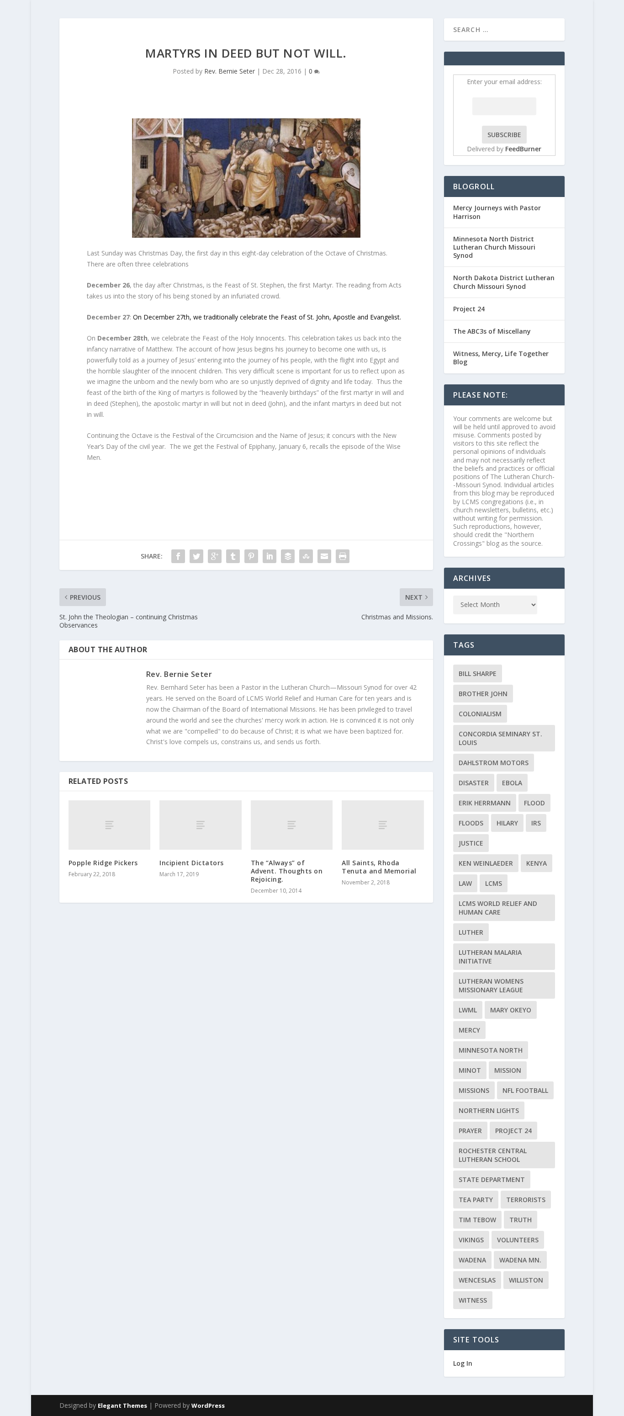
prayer (470, 1130)
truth (520, 1219)
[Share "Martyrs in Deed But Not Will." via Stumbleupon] (306, 556)
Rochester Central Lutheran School (493, 1155)
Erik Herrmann (485, 802)
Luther (471, 932)
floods (471, 823)
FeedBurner (523, 148)
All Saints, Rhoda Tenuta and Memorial (379, 866)
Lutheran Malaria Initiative (490, 956)
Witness (473, 1300)
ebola (512, 782)
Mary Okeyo (510, 1010)
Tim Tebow (477, 1219)
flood (534, 802)
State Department (492, 1179)
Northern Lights (489, 1110)
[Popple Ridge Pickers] (109, 825)
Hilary (507, 823)
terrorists (525, 1199)
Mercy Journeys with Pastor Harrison (497, 211)
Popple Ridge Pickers (103, 862)
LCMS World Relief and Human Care (498, 907)
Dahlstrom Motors (494, 762)
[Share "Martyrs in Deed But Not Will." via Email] (324, 556)
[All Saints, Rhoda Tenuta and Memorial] (382, 825)
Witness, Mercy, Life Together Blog (501, 357)
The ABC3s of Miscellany (492, 331)
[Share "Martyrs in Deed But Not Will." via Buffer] (288, 556)
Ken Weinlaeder (486, 863)
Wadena (472, 1260)
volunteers (518, 1239)
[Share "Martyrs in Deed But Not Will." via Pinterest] (251, 556)
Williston (526, 1280)
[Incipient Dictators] (200, 825)
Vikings (471, 1239)
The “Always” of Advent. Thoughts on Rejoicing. (287, 871)
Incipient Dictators (191, 862)
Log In (462, 1363)
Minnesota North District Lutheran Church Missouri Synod (494, 247)
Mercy (469, 1030)
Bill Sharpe (478, 673)
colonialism (480, 713)
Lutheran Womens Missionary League (491, 985)
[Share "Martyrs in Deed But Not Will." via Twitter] (196, 556)
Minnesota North (491, 1050)
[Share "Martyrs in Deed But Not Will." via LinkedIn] (269, 556)
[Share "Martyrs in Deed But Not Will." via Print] (342, 556)
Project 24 (469, 308)
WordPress (208, 1405)
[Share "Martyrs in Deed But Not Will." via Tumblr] (233, 556)
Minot (470, 1070)
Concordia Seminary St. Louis (500, 738)
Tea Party (476, 1199)
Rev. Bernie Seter (229, 71)
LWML (468, 1010)
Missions (474, 1090)
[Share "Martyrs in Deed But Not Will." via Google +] (215, 556)
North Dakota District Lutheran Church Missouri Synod (504, 281)
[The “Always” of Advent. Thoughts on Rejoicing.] (292, 825)
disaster (474, 782)
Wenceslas (477, 1280)
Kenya (536, 863)
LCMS (493, 883)
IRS (536, 823)
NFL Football (525, 1090)
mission (507, 1070)
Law (465, 883)
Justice (471, 843)
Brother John (483, 693)
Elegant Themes (122, 1405)
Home (553, 29)
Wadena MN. (520, 1260)
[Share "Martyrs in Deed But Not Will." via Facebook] (178, 556)
